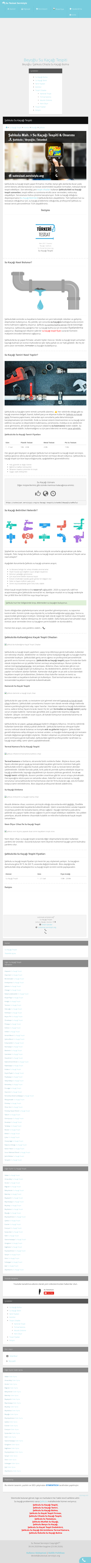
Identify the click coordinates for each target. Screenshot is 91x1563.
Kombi (73, 15)
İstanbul (13, 1356)
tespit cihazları (43, 189)
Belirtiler (38, 87)
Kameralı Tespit (45, 93)
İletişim (38, 110)
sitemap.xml (83, 1495)
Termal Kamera (45, 97)
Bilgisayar (26, 9)
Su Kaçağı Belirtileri (29, 198)
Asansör (13, 9)
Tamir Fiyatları (40, 84)
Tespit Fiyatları (40, 107)
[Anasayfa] (6, 127)
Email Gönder (47, 924)
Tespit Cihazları (40, 90)
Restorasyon (42, 9)
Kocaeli (12, 1361)
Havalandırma (76, 9)
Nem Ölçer (44, 103)
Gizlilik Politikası (56, 1552)
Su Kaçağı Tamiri (41, 80)
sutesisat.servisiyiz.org (47, 927)
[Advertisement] (45, 36)
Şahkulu (43, 1501)
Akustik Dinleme (46, 100)
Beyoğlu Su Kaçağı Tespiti (45, 60)
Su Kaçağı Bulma (41, 77)
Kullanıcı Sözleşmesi (36, 1552)
